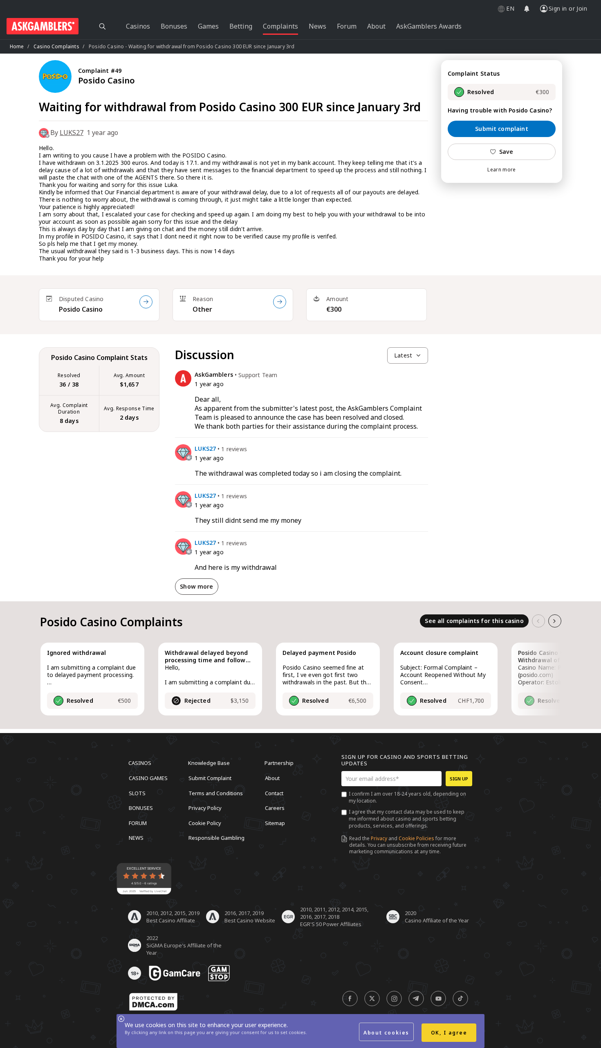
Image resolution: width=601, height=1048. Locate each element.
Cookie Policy (204, 822)
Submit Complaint (209, 778)
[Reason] (279, 301)
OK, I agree (449, 1032)
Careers (275, 808)
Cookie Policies (416, 838)
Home (17, 46)
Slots (137, 792)
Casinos (139, 763)
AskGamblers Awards (429, 26)
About (272, 778)
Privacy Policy (205, 808)
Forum (138, 822)
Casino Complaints (56, 46)
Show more (196, 586)
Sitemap (275, 822)
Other (202, 309)
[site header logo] (42, 26)
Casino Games (148, 778)
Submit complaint (501, 129)
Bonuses (141, 808)
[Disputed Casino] (145, 301)
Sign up (459, 779)
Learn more (501, 169)
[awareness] (174, 973)
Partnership (279, 763)
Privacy (379, 838)
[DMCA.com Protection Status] (153, 1001)
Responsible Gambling (216, 837)
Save (506, 151)
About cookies (386, 1032)
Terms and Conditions (215, 792)
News (136, 837)
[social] (350, 998)
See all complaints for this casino (474, 621)
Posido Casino (81, 309)
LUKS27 (71, 132)
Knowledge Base (209, 763)
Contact (274, 792)
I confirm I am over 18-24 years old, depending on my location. (407, 797)
